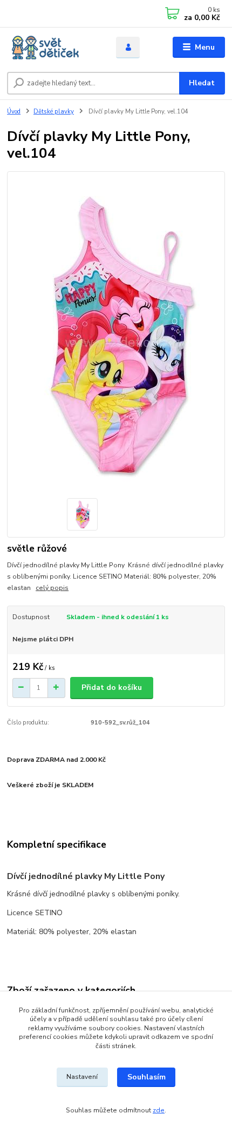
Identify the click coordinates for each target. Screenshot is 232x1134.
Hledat (202, 83)
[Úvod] (52, 47)
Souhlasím (146, 1077)
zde (159, 1110)
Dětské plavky (53, 112)
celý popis (52, 587)
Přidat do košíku (111, 687)
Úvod (14, 112)
